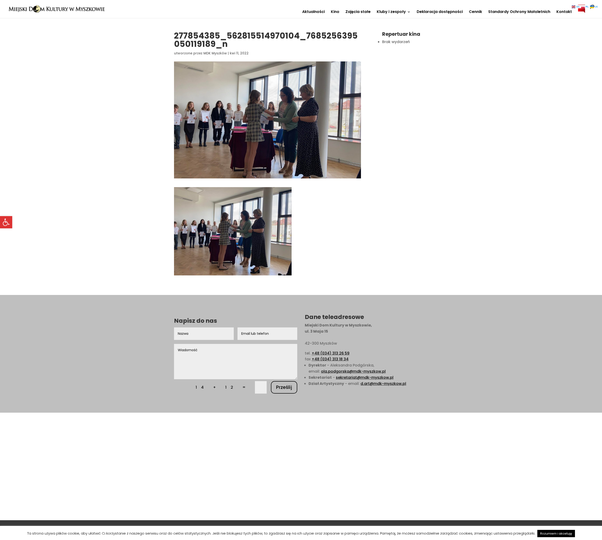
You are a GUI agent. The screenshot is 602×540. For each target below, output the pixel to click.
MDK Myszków (215, 53)
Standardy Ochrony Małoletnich (519, 12)
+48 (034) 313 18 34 (330, 359)
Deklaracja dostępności (440, 12)
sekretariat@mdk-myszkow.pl (364, 377)
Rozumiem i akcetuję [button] (556, 533)
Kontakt (564, 12)
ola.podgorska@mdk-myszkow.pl (353, 371)
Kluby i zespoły (391, 12)
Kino (335, 12)
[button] (6, 222)
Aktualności (313, 12)
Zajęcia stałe (358, 12)
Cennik (475, 12)
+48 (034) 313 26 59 (330, 353)
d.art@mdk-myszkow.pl (383, 383)
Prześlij (284, 387)
